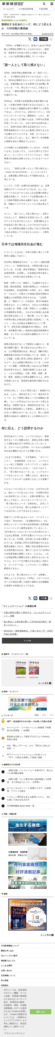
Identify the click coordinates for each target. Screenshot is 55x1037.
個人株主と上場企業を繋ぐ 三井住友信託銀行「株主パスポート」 (27, 623)
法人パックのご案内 (9, 956)
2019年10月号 (14, 14)
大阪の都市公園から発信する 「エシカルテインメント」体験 (27, 614)
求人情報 (4, 980)
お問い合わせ (6, 970)
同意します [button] (40, 1012)
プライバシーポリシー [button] (14, 1033)
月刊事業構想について (10, 946)
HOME (5, 14)
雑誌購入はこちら (8, 961)
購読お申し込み (7, 951)
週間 (44, 715)
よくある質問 (6, 966)
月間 (51, 715)
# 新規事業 (43, 9)
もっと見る (27, 640)
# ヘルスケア (9, 9)
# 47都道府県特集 (26, 9)
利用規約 (4, 985)
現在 (37, 715)
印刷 (42, 39)
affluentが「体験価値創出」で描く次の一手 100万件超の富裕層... (28, 632)
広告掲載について (8, 975)
